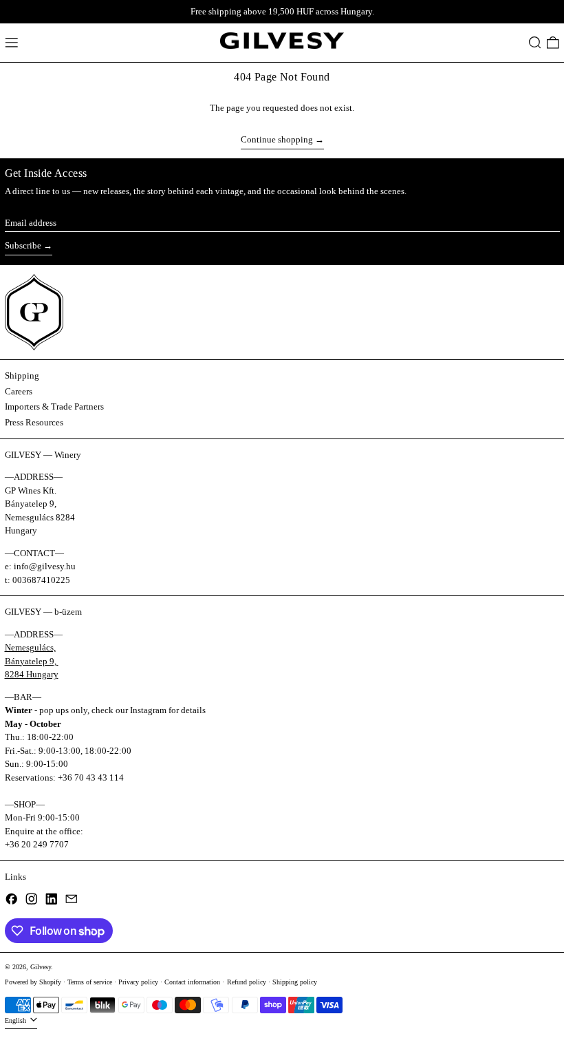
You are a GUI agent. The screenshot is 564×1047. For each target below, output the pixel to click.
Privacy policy (138, 982)
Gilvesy (40, 967)
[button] (535, 43)
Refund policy (246, 982)
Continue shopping (277, 139)
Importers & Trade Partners (54, 406)
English (16, 1020)
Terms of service (89, 982)
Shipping (22, 375)
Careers (18, 391)
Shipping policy (294, 982)
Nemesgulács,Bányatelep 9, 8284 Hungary (31, 660)
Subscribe (23, 245)
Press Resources (34, 422)
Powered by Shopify (33, 982)
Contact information (192, 982)
